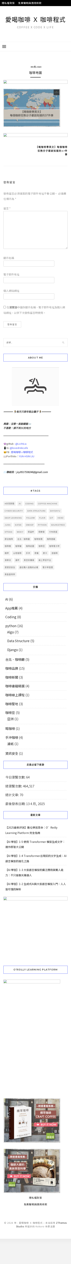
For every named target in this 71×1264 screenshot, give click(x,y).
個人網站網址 (11, 291)
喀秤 (7, 553)
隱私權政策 (8, 3)
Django (12, 649)
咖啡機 (8, 546)
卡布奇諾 (53, 532)
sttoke (8, 532)
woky (20, 532)
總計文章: (12, 794)
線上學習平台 (45, 560)
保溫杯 (31, 532)
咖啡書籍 (51, 539)
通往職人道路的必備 (29, 567)
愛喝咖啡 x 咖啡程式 (22, 452)
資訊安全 (11, 753)
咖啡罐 (18, 546)
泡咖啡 (54, 553)
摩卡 (45, 553)
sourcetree (58, 525)
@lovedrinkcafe (19, 448)
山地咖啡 (17, 553)
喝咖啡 (10, 728)
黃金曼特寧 (10, 574)
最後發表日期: (15, 803)
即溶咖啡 (9, 539)
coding (29, 503)
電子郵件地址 (11, 274)
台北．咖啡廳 (23, 539)
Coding (10, 616)
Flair (42, 518)
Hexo (60, 518)
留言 (7, 208)
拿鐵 (36, 553)
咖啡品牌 (11, 668)
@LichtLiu (21, 443)
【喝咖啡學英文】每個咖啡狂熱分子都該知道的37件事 (52, 151)
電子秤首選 (48, 567)
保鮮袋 (41, 532)
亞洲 (10, 718)
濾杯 (17, 560)
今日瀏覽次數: (15, 777)
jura (8, 525)
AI (20, 503)
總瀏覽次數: (14, 786)
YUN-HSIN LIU (26, 456)
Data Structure (18, 640)
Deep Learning (13, 518)
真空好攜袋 (29, 560)
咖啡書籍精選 (15, 686)
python (42, 525)
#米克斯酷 (9, 503)
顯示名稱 (8, 258)
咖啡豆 (42, 546)
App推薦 (11, 608)
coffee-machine (47, 503)
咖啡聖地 (11, 703)
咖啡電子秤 (54, 546)
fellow (30, 518)
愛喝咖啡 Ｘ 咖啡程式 (35, 19)
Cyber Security (14, 511)
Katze (18, 525)
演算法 (8, 560)
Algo (10, 632)
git (51, 518)
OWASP (30, 525)
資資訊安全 (10, 567)
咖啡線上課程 (15, 694)
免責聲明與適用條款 (30, 3)
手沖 (28, 553)
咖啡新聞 (38, 539)
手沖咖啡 (11, 737)
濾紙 (10, 743)
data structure (36, 511)
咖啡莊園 (30, 546)
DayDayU (55, 511)
